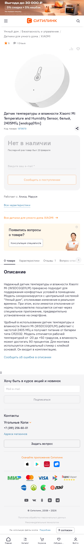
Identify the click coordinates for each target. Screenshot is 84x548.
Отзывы (49, 260)
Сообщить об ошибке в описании (27, 357)
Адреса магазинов (15, 434)
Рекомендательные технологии (42, 522)
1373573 (22, 128)
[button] (8, 540)
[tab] (9, 261)
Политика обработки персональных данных (42, 517)
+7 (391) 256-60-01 (16, 428)
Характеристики (29, 260)
